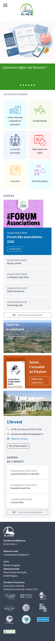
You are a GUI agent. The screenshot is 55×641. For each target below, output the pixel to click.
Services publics (40, 181)
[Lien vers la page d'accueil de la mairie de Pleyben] (27, 9)
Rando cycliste (14, 263)
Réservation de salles (40, 151)
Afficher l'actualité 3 (26, 85)
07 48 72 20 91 (35, 429)
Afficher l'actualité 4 (29, 85)
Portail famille (40, 121)
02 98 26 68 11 (10, 544)
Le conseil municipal (15, 151)
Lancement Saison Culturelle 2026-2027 (25, 475)
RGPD (6, 561)
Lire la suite (14, 249)
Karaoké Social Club (20, 488)
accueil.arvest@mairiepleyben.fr (27, 434)
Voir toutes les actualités (15, 94)
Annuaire (15, 181)
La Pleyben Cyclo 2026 (18, 277)
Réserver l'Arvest (19, 438)
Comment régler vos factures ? (24, 67)
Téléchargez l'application (37, 380)
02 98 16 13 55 (18, 429)
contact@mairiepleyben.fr (16, 554)
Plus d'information (18, 446)
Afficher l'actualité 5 (32, 85)
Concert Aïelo (17, 502)
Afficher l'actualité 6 (34, 85)
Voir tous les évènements (30, 315)
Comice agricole (15, 305)
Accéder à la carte (16, 336)
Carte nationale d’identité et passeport (15, 121)
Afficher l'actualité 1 (20, 85)
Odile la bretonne (15, 291)
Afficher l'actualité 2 (23, 85)
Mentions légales (12, 565)
